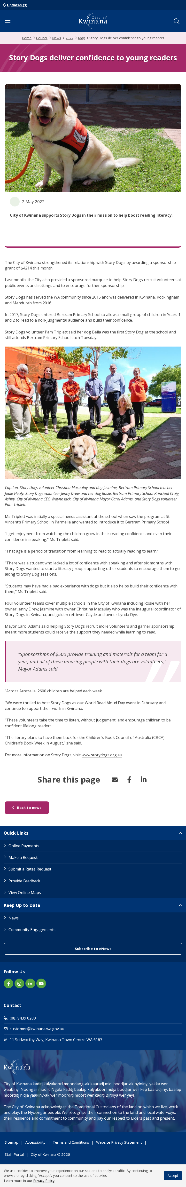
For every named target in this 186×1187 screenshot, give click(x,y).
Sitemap (11, 1142)
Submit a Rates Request (29, 869)
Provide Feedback (24, 881)
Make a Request (23, 857)
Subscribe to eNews (114, 948)
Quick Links (16, 833)
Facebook (129, 779)
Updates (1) (17, 5)
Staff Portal (14, 1154)
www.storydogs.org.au (102, 755)
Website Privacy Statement (119, 1142)
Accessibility (35, 1142)
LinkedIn (143, 779)
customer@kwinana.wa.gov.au (37, 1028)
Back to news (32, 807)
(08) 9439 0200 (23, 1018)
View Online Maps (24, 892)
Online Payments (23, 845)
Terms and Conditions (71, 1142)
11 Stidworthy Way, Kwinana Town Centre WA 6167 (76, 1039)
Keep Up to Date (22, 905)
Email (114, 779)
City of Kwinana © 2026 (50, 1154)
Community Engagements (31, 929)
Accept (173, 1175)
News (13, 918)
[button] (176, 21)
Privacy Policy (43, 1180)
